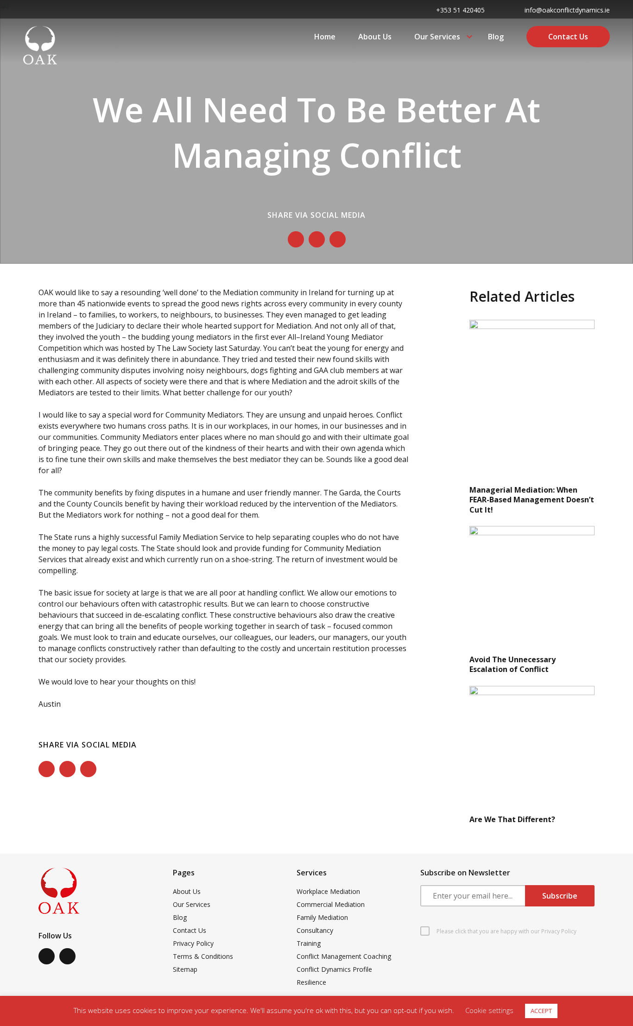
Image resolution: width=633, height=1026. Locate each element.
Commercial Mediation (331, 904)
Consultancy (315, 930)
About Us (375, 37)
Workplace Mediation (328, 891)
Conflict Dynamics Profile (334, 969)
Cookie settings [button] (489, 1010)
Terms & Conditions (203, 956)
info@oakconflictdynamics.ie (567, 10)
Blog (496, 37)
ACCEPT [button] (541, 1011)
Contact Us (568, 37)
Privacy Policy (193, 943)
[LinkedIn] (337, 239)
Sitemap (185, 969)
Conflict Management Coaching (344, 956)
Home (324, 37)
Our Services (437, 37)
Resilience (311, 982)
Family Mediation (322, 917)
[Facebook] (296, 239)
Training (309, 943)
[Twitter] (317, 239)
